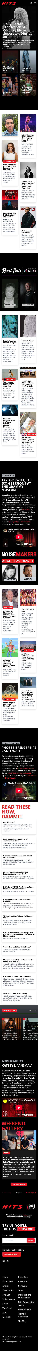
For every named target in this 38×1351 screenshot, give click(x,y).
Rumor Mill (7, 1281)
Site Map (22, 1321)
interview (25, 510)
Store (20, 1290)
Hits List (6, 1294)
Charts (5, 1286)
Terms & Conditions (23, 1315)
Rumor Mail (7, 1235)
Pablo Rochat (31, 775)
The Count (7, 1308)
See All (31, 1011)
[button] (31, 1193)
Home (5, 1277)
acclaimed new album (25, 768)
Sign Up (30, 1240)
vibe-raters (9, 1010)
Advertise (22, 1281)
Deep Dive (23, 1277)
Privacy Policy (24, 1309)
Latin (4, 1312)
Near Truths (7, 1290)
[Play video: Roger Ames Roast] (10, 293)
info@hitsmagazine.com (11, 1342)
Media (5, 1303)
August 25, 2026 (15, 561)
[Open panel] (35, 3)
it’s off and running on (19, 773)
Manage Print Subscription (24, 1296)
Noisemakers (8, 1299)
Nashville (6, 1317)
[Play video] (10, 125)
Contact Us (23, 1286)
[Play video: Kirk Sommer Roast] (28, 293)
